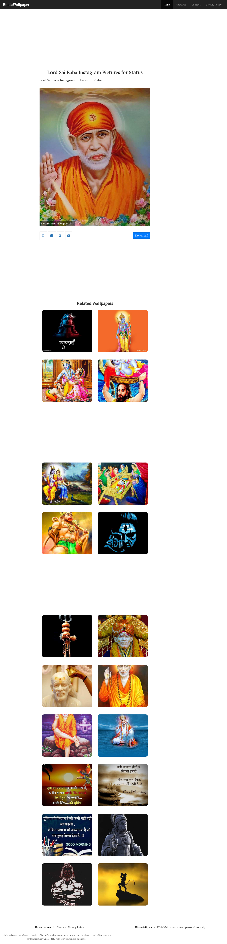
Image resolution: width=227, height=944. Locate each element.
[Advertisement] (113, 37)
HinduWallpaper (16, 4)
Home (167, 4)
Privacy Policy (214, 4)
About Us (181, 4)
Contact (196, 4)
